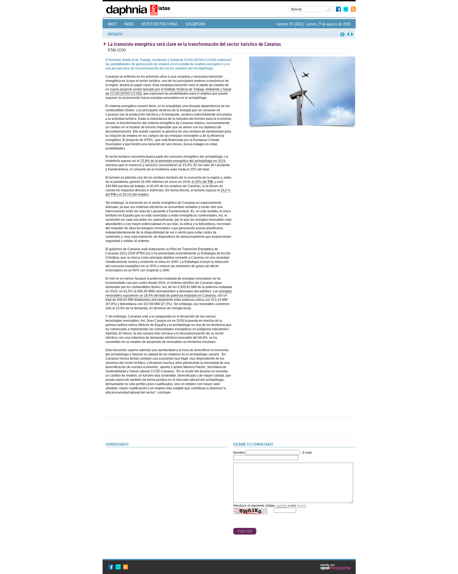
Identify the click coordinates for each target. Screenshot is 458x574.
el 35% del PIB (202, 182)
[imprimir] (343, 34)
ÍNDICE (129, 24)
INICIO (112, 24)
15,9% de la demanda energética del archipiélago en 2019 (182, 161)
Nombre (239, 452)
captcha (281, 505)
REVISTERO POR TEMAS (160, 24)
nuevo (301, 505)
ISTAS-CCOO (117, 49)
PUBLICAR (244, 531)
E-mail (307, 452)
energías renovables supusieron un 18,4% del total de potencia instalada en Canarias (168, 293)
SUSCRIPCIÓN (195, 24)
